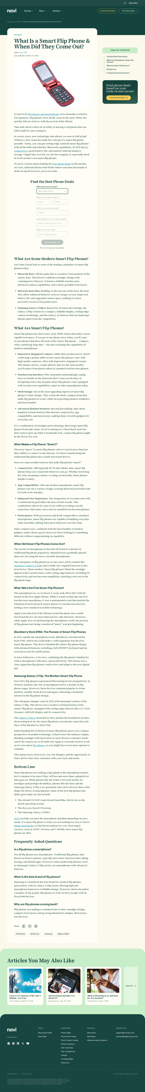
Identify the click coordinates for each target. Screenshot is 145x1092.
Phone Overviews (68, 1044)
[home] (11, 11)
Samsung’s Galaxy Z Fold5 (28, 565)
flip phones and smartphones (43, 114)
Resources (11, 21)
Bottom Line (111, 69)
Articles (19, 21)
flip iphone (39, 745)
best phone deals (61, 163)
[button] (28, 11)
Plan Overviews (67, 1048)
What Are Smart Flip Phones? (118, 66)
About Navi (133, 3)
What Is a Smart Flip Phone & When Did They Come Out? (42, 21)
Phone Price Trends (68, 1036)
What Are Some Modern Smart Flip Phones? (120, 61)
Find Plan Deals (128, 11)
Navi (16, 818)
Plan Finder (42, 1036)
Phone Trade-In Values (69, 1040)
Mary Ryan (23, 52)
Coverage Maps (67, 1059)
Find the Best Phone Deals (117, 57)
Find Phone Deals (107, 11)
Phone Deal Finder (24, 825)
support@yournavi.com (125, 1033)
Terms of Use (27, 1074)
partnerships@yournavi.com (127, 1036)
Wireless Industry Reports (97, 1040)
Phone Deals (66, 1033)
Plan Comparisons (68, 1051)
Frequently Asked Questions (118, 73)
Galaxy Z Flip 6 (27, 717)
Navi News (91, 1036)
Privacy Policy (12, 1074)
